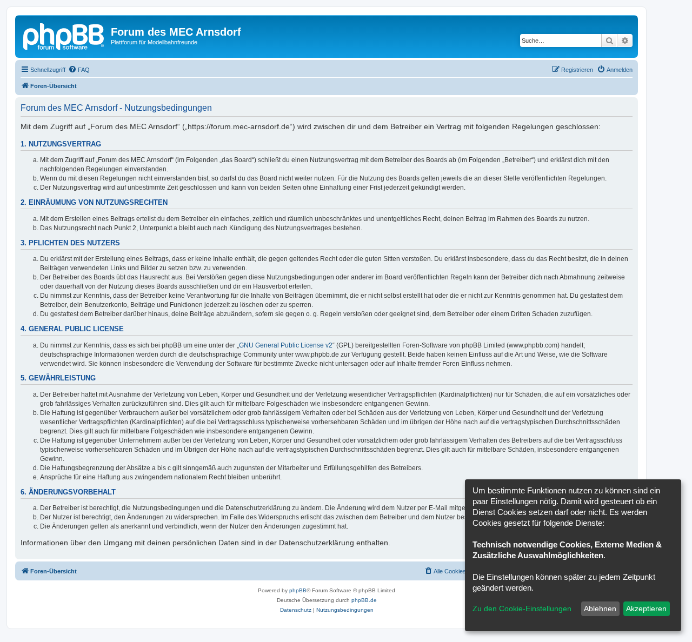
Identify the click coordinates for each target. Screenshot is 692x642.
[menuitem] (79, 69)
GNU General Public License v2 (285, 345)
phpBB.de (364, 600)
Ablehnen (600, 608)
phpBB (298, 590)
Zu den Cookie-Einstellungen (522, 608)
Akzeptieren (646, 608)
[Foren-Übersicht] (64, 35)
